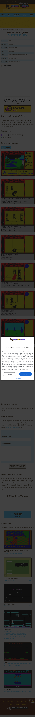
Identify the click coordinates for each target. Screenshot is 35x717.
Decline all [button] (9, 374)
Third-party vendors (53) (16, 359)
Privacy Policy (25, 369)
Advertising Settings (13, 367)
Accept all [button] (25, 374)
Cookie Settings (17, 369)
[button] (17, 378)
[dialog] (17, 358)
